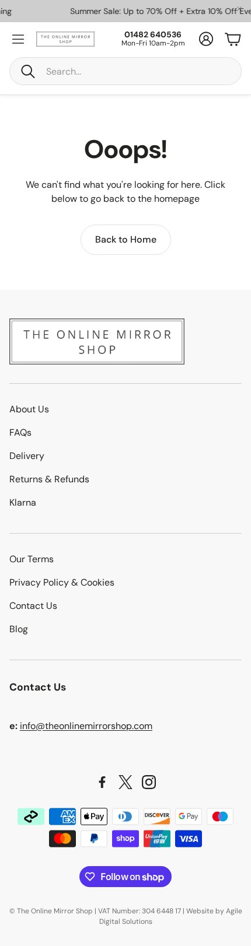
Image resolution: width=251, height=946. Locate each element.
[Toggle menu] (18, 39)
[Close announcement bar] (239, 8)
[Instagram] (149, 782)
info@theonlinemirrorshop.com (86, 726)
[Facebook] (102, 782)
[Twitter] (125, 782)
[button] (125, 71)
